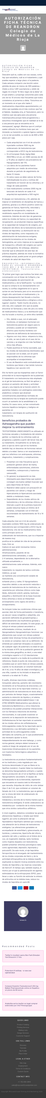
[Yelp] (13, 1095)
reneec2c (23, 920)
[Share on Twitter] (20, 888)
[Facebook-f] (3, 1095)
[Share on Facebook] (14, 888)
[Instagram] (6, 1095)
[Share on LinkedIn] (31, 888)
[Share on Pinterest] (26, 888)
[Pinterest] (10, 1095)
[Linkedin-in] (17, 1095)
